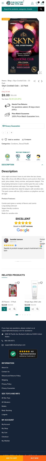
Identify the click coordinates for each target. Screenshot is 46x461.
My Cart (4, 432)
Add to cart (11, 458)
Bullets (4, 406)
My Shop (5, 428)
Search (41, 9)
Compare (27, 139)
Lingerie (4, 414)
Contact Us (5, 371)
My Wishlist (6, 441)
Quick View (14, 309)
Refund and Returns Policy (11, 376)
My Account (6, 424)
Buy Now (34, 458)
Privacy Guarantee (12, 126)
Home (4, 81)
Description (8, 165)
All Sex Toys (6, 398)
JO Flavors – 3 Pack (9, 302)
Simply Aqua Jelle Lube (33, 302)
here (37, 116)
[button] (17, 315)
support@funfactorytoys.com (15, 345)
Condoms (14, 144)
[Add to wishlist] (17, 282)
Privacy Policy (6, 384)
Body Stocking (7, 410)
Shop (9, 81)
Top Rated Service (27, 354)
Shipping (5, 380)
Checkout (5, 437)
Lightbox (40, 72)
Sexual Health (24, 144)
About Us (5, 367)
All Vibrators (6, 402)
